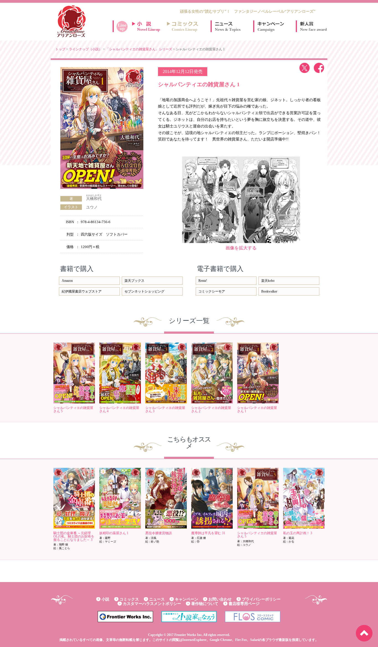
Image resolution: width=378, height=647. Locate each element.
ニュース (228, 26)
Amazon (67, 281)
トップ (60, 49)
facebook (319, 68)
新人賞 (313, 26)
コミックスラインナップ (183, 26)
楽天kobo (268, 281)
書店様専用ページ (244, 604)
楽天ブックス (134, 281)
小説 (105, 599)
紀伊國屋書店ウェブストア (82, 291)
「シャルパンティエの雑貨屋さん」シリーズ (139, 49)
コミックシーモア (211, 291)
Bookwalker (269, 291)
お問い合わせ (220, 599)
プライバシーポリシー (261, 599)
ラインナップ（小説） (85, 49)
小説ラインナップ (148, 26)
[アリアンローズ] (71, 21)
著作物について (204, 604)
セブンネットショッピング (144, 291)
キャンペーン (270, 26)
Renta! (202, 281)
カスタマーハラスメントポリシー (152, 604)
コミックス (129, 599)
